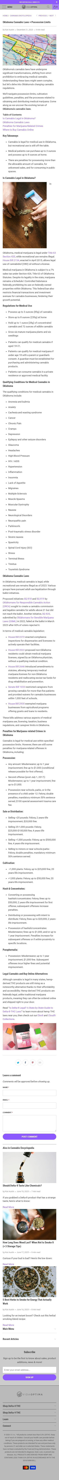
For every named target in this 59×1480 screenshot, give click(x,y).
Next (51, 16)
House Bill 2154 (11, 260)
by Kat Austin (8, 30)
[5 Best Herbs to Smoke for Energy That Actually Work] (29, 1281)
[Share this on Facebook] (26, 1063)
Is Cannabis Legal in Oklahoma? (19, 118)
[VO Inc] (29, 7)
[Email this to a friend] (40, 1063)
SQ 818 (28, 598)
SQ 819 (40, 598)
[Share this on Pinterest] (33, 1063)
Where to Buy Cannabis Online (18, 129)
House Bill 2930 (16, 703)
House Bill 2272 (16, 637)
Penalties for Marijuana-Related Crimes (23, 126)
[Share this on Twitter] (18, 1063)
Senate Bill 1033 (16, 687)
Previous (42, 16)
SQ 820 (46, 613)
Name (6, 1087)
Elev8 (40, 1015)
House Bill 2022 (16, 650)
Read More (8, 1207)
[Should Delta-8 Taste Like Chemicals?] (29, 1167)
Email (6, 1100)
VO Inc (12, 1435)
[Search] (49, 7)
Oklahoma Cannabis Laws (16, 122)
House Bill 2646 (16, 666)
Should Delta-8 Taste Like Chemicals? (22, 1185)
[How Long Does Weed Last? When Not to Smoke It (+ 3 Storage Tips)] (29, 1224)
